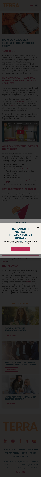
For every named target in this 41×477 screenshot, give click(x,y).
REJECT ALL (21, 247)
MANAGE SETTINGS (20, 253)
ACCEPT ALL (20, 241)
